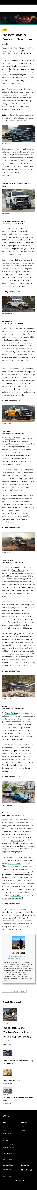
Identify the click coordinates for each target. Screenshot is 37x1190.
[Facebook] (22, 1170)
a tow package (25, 157)
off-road (24, 77)
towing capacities (8, 103)
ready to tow (21, 475)
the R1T (16, 831)
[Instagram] (31, 1170)
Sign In (22, 1127)
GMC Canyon (25, 228)
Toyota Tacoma (18, 570)
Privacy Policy (6, 1140)
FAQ (4, 1130)
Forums (23, 1130)
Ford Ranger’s (10, 438)
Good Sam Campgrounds (9, 1169)
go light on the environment (12, 897)
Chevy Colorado (11, 228)
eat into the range (14, 863)
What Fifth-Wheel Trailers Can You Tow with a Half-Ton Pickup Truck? (17, 1034)
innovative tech (17, 840)
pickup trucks (30, 60)
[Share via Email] (30, 53)
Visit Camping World (7, 1173)
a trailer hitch (18, 394)
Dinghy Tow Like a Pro (11, 1080)
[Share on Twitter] (27, 53)
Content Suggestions (7, 1176)
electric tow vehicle (9, 860)
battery (8, 360)
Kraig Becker (6, 53)
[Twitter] (26, 1170)
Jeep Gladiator (10, 328)
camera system (7, 280)
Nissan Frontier (11, 713)
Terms (4, 1137)
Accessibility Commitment (9, 1159)
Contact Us (5, 1127)
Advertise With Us (7, 1133)
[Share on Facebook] (24, 53)
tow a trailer (16, 895)
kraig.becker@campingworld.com (16, 958)
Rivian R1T (12, 822)
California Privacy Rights (8, 1144)
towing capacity (26, 248)
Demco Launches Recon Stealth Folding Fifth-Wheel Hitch (18, 1062)
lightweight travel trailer (11, 109)
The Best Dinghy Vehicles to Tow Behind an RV (18, 1099)
